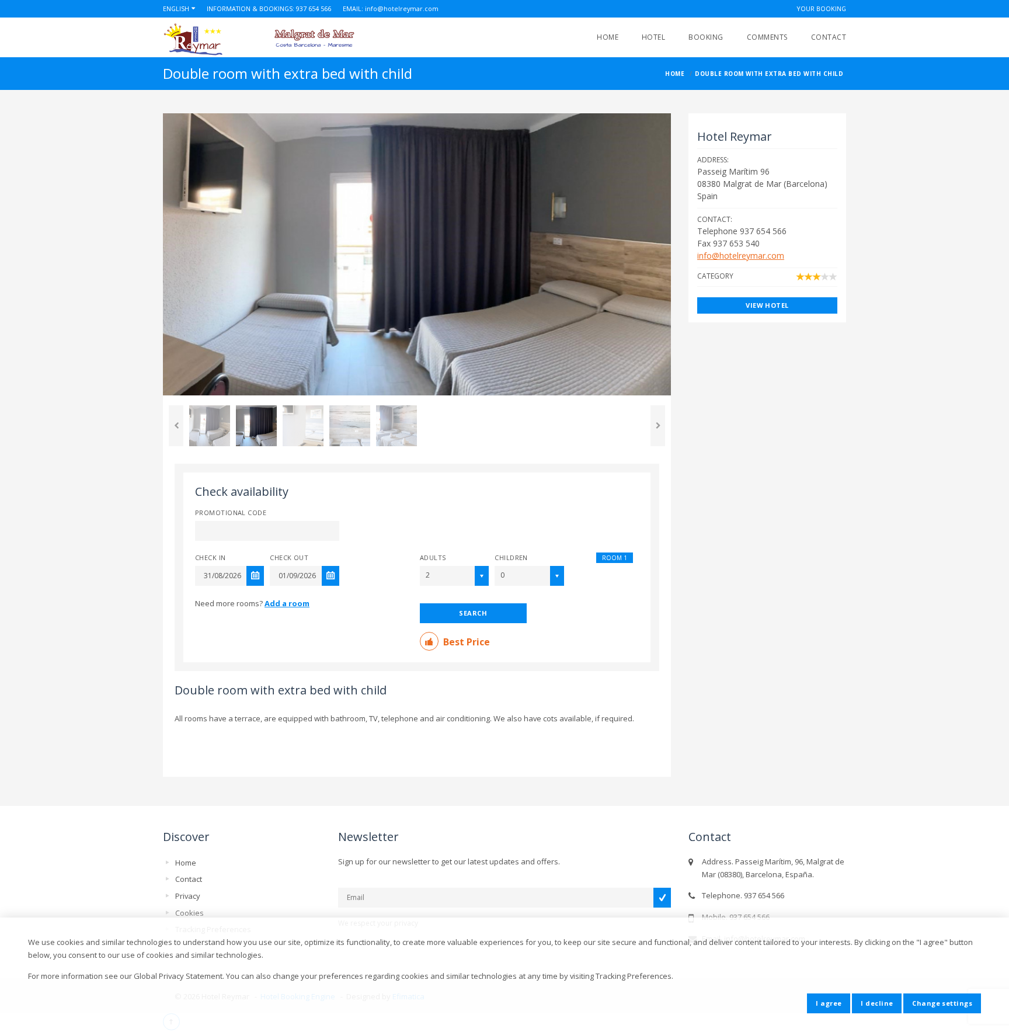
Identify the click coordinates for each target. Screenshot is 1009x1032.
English (176, 8)
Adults (433, 557)
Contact (828, 37)
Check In (210, 557)
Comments (767, 37)
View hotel (767, 305)
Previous (176, 425)
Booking (705, 37)
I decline (877, 1003)
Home (607, 37)
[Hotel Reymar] (281, 39)
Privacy (187, 896)
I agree (828, 1003)
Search (473, 613)
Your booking (821, 8)
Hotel (653, 37)
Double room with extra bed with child (281, 690)
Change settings (942, 1003)
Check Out (289, 557)
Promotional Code (230, 512)
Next (657, 425)
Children (511, 557)
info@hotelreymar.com (402, 8)
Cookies (189, 913)
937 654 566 (313, 8)
